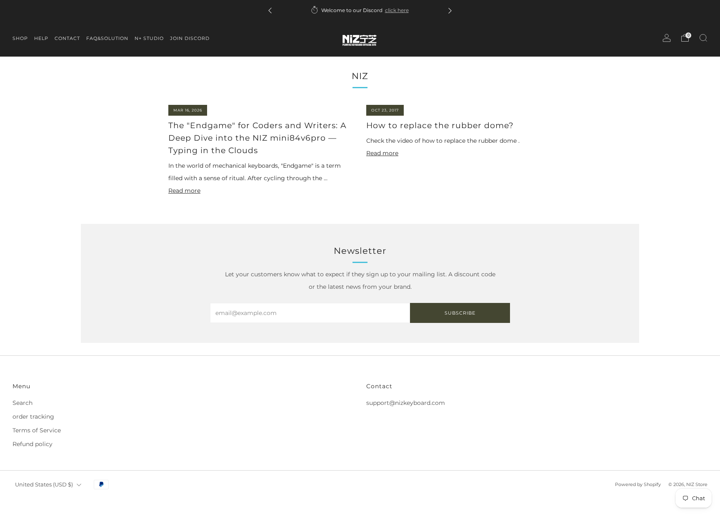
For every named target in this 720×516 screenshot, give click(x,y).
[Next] (450, 10)
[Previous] (270, 10)
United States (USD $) (44, 484)
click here (396, 10)
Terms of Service (36, 430)
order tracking (33, 416)
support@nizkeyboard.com (405, 403)
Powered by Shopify (638, 484)
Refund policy (32, 444)
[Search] (703, 38)
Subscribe (460, 313)
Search (22, 403)
